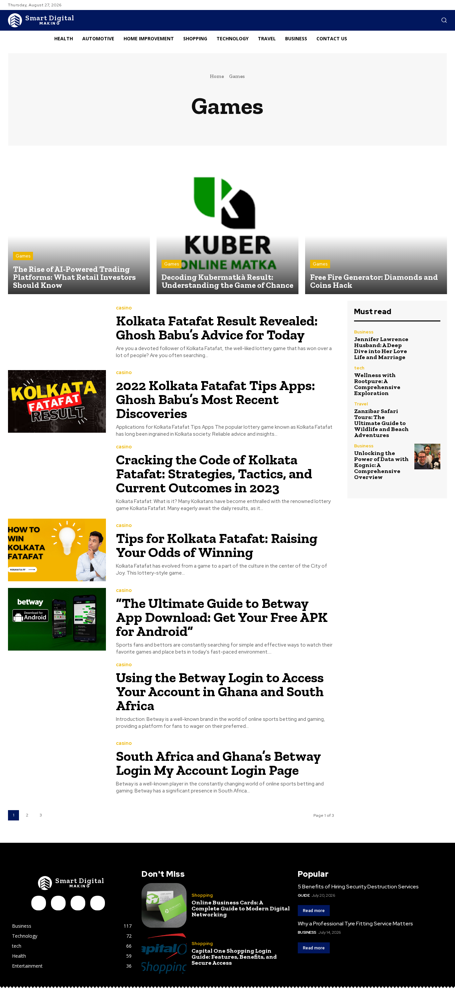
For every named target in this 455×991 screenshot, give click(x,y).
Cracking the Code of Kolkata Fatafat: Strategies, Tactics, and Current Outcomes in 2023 (214, 473)
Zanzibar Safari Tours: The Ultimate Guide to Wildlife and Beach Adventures (381, 423)
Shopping (202, 895)
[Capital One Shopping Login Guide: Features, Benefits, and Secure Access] (164, 953)
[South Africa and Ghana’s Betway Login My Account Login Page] (57, 768)
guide (304, 895)
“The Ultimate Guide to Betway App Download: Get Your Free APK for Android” (222, 617)
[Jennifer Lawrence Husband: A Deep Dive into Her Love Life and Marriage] (427, 343)
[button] (444, 20)
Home (217, 76)
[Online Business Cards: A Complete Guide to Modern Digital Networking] (164, 905)
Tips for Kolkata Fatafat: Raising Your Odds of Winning (216, 545)
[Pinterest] (78, 903)
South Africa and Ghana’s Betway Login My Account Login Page (218, 762)
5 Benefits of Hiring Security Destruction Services (358, 886)
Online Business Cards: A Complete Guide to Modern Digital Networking (241, 908)
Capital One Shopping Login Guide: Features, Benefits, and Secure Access (234, 956)
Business (363, 332)
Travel (361, 404)
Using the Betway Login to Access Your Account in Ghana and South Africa (220, 691)
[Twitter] (97, 903)
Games (23, 256)
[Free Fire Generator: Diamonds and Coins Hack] (376, 223)
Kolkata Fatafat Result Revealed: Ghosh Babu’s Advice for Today (217, 327)
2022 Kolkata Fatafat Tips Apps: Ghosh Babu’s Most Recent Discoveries (215, 399)
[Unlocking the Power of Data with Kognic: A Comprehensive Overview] (427, 457)
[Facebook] (38, 903)
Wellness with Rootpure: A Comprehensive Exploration (377, 384)
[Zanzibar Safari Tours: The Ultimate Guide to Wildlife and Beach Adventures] (427, 415)
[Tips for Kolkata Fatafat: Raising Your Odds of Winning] (57, 550)
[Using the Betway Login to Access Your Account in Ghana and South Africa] (57, 693)
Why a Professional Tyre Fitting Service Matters (355, 923)
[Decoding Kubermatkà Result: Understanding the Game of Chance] (227, 223)
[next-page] (54, 815)
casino (124, 307)
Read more (314, 910)
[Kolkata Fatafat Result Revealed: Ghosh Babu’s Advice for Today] (57, 332)
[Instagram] (58, 903)
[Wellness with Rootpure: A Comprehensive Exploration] (427, 379)
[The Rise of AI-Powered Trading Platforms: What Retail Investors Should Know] (79, 223)
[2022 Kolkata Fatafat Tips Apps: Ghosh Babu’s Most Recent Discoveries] (57, 401)
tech (359, 368)
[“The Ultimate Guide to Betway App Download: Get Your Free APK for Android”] (57, 619)
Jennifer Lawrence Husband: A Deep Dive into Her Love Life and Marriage (381, 348)
